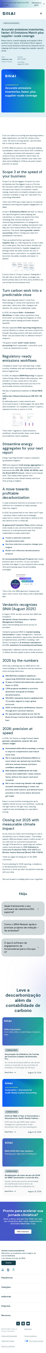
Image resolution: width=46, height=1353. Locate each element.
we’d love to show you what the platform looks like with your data (22, 870)
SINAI (11, 148)
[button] (41, 13)
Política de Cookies (7, 1341)
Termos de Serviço (30, 1336)
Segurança (28, 1329)
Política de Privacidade (9, 1336)
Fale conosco (23, 1231)
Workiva (12, 330)
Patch (19, 844)
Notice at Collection (8, 1346)
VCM (11, 844)
